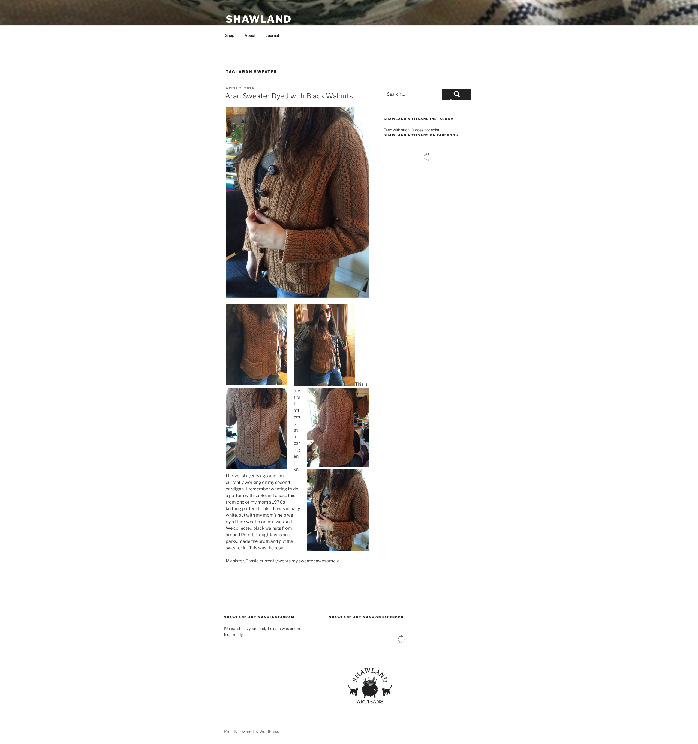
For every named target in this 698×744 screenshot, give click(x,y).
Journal (272, 35)
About (250, 35)
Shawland (259, 19)
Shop (229, 35)
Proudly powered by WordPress (251, 731)
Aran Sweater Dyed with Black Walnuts (289, 96)
